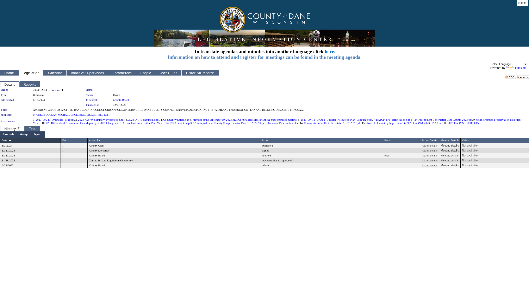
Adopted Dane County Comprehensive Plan (221, 123)
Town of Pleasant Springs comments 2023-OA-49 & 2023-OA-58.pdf (404, 123)
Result (387, 140)
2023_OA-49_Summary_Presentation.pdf (101, 119)
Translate (520, 68)
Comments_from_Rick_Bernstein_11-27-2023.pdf (332, 123)
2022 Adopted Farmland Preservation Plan (275, 123)
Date (4, 140)
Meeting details (449, 155)
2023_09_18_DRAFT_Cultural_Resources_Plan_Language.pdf (336, 119)
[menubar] (22, 134)
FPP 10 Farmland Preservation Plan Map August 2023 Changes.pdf (83, 123)
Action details (429, 145)
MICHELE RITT (100, 114)
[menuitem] (8, 134)
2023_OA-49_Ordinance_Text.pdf (55, 119)
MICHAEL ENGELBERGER (74, 114)
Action (265, 140)
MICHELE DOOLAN (45, 114)
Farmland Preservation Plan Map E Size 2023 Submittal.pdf (159, 123)
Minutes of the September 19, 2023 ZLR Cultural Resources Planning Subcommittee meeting (245, 119)
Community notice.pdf (176, 119)
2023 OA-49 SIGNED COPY (463, 123)
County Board (121, 99)
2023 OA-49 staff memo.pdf (143, 119)
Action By (94, 140)
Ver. (64, 140)
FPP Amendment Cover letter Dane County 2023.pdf (443, 119)
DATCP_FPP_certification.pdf (393, 119)
